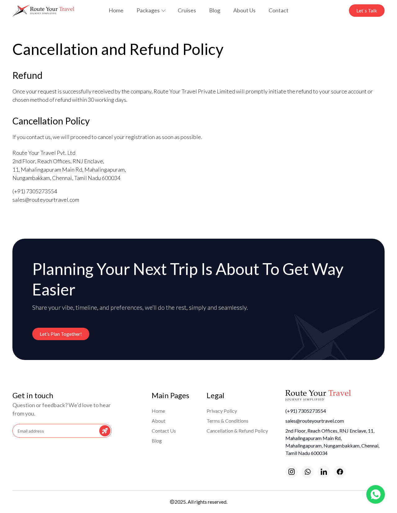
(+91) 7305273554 (305, 411)
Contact (278, 10)
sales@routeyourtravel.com (314, 421)
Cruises (187, 10)
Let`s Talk (366, 10)
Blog (214, 10)
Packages (148, 10)
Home (116, 10)
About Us (244, 10)
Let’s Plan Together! (61, 334)
